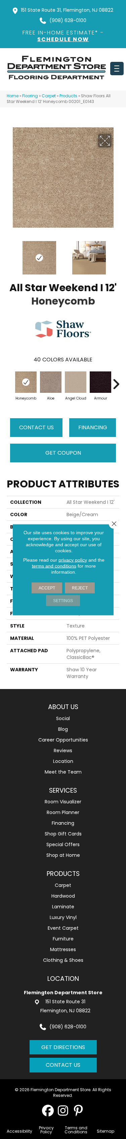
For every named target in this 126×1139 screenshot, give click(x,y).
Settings (63, 600)
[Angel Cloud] (75, 382)
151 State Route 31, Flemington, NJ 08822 (67, 10)
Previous (10, 254)
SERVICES (63, 790)
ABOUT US (63, 706)
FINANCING (92, 427)
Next (116, 254)
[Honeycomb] (25, 382)
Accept (47, 587)
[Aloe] (50, 382)
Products (68, 96)
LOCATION (63, 978)
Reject (80, 587)
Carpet (49, 96)
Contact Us (36, 427)
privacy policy (72, 559)
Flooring (30, 96)
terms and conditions (54, 565)
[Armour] (100, 382)
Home (12, 96)
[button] (47, 1110)
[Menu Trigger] (117, 68)
